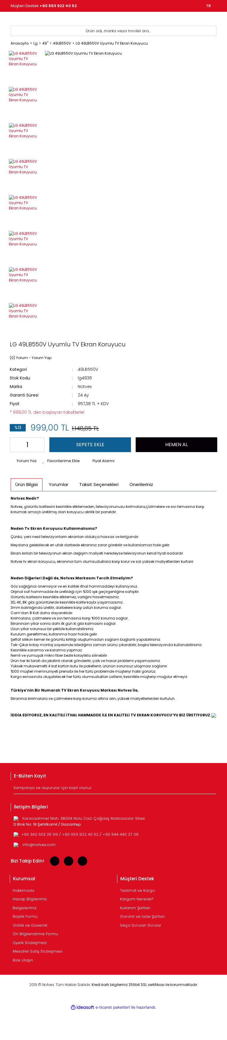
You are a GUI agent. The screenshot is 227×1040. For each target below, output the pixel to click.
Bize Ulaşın (23, 960)
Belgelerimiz (24, 908)
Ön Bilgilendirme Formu (35, 934)
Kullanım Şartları (135, 908)
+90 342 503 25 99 (40, 834)
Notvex (85, 386)
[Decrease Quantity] (15, 445)
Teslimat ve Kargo (137, 890)
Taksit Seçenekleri (99, 484)
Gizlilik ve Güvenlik (30, 925)
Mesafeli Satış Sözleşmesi (37, 951)
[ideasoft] (82, 1007)
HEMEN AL (176, 444)
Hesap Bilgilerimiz (30, 899)
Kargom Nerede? (136, 899)
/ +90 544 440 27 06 (119, 834)
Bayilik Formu (25, 916)
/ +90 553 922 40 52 (79, 834)
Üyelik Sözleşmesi (30, 943)
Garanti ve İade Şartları (142, 916)
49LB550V (88, 369)
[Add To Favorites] (61, 461)
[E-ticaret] (112, 1007)
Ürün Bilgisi (26, 484)
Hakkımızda (23, 890)
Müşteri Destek (44, 6)
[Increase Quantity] (38, 445)
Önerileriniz (141, 484)
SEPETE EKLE (90, 444)
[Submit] (212, 789)
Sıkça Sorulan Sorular (140, 925)
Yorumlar (58, 484)
